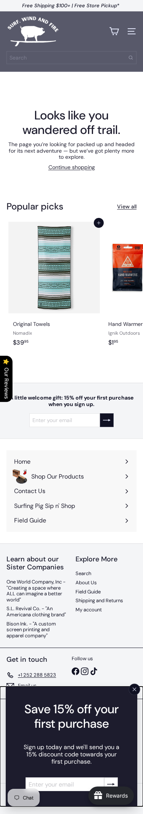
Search (83, 573)
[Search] (131, 57)
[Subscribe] (111, 784)
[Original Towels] (54, 293)
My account (89, 609)
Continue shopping (71, 167)
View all (127, 206)
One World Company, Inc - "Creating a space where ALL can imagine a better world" (36, 591)
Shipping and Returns (99, 600)
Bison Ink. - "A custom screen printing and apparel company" (31, 630)
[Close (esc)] (134, 689)
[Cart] (114, 31)
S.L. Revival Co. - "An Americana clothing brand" (36, 611)
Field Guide (88, 591)
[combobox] (71, 57)
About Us (86, 582)
